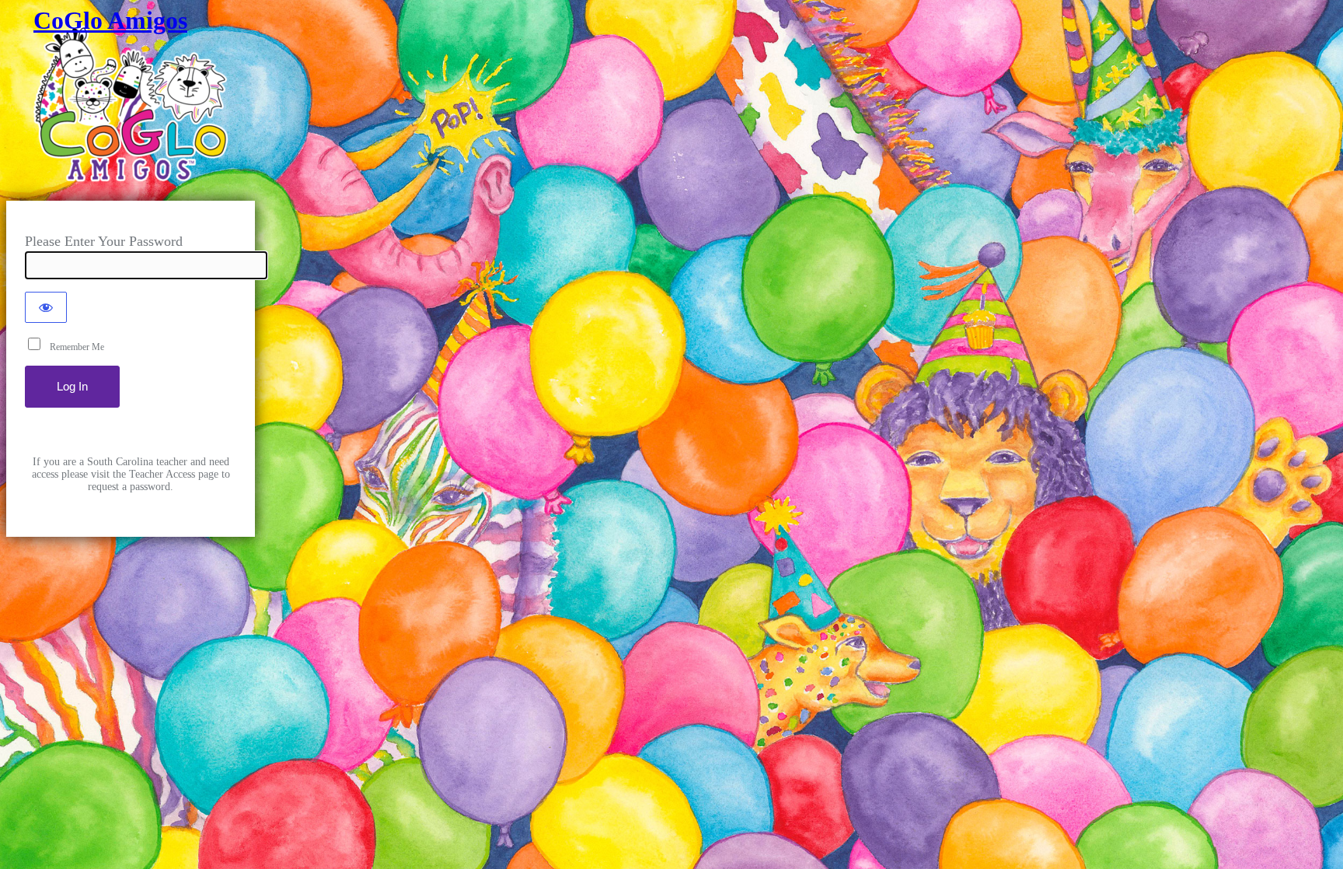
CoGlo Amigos (110, 20)
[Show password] (46, 307)
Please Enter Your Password (104, 241)
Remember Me (73, 347)
